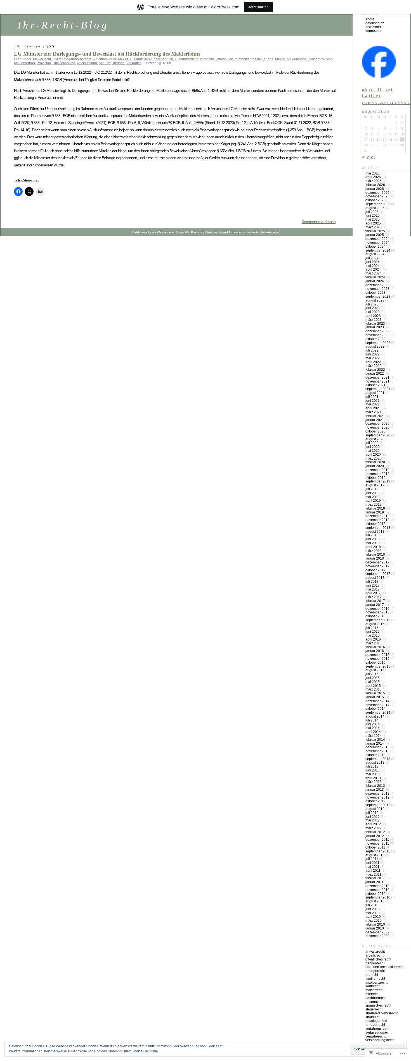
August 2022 (374, 346)
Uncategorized (376, 1021)
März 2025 (373, 227)
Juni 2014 (372, 724)
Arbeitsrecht (374, 955)
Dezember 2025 (377, 193)
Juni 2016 (372, 632)
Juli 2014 (372, 720)
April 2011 (373, 871)
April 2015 (373, 686)
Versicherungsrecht (380, 1040)
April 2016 (373, 639)
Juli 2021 (372, 397)
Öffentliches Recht (378, 959)
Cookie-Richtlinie (145, 1051)
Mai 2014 (372, 728)
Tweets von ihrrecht (386, 102)
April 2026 (373, 177)
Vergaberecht (375, 1036)
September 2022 (377, 343)
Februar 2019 (375, 508)
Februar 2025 (375, 231)
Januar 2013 (374, 790)
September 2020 (377, 435)
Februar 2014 (375, 740)
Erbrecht (371, 975)
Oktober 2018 (375, 524)
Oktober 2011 (375, 847)
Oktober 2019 (375, 478)
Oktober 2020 (375, 431)
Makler (280, 59)
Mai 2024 (372, 266)
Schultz (104, 63)
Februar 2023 (375, 324)
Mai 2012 (372, 820)
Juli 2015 (372, 674)
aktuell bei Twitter (377, 92)
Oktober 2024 (375, 246)
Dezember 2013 (377, 747)
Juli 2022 (372, 350)
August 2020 (374, 439)
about (369, 19)
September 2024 (377, 250)
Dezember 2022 (377, 331)
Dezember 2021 (377, 377)
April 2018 (373, 547)
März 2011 (373, 874)
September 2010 (377, 897)
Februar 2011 (375, 878)
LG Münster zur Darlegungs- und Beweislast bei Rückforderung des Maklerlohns (107, 54)
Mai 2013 (372, 774)
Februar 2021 (375, 416)
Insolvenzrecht (376, 982)
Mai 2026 (372, 173)
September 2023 (377, 296)
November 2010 (377, 890)
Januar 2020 (374, 466)
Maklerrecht (42, 59)
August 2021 (374, 393)
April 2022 (373, 362)
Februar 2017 (375, 601)
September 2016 (377, 620)
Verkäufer (133, 63)
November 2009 (377, 936)
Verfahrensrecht (377, 1029)
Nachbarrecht (375, 998)
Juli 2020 (372, 443)
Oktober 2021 (375, 385)
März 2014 (373, 736)
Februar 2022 (375, 370)
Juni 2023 (372, 308)
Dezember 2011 (377, 840)
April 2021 (373, 408)
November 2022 (377, 335)
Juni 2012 (372, 817)
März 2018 (373, 551)
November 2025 (377, 196)
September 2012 (377, 805)
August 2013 (374, 762)
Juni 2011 (372, 863)
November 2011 (377, 843)
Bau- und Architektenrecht (384, 967)
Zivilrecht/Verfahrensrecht (72, 59)
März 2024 (373, 273)
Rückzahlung (87, 63)
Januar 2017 (374, 605)
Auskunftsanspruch (158, 59)
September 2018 (377, 528)
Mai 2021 (372, 404)
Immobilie (207, 59)
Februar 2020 (375, 462)
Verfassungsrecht (378, 1032)
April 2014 (373, 732)
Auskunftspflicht (186, 59)
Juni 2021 (372, 401)
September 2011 (377, 851)
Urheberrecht (375, 1025)
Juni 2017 (372, 585)
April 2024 (373, 269)
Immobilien (224, 59)
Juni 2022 (372, 354)
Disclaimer (373, 27)
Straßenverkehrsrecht (381, 1013)
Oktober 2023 (375, 293)
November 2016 (377, 612)
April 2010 (373, 917)
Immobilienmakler (248, 59)
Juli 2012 (372, 813)
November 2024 (377, 243)
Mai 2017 (372, 589)
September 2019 (377, 481)
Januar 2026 (374, 189)
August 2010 (374, 901)
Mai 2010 (372, 913)
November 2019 (377, 474)
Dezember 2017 (377, 562)
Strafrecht (372, 1017)
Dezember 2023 (377, 285)
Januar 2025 (374, 235)
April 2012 (373, 824)
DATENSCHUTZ (374, 23)
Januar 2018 (374, 558)
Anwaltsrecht (375, 952)
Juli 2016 (372, 628)
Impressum (373, 31)
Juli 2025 (372, 212)
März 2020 (373, 458)
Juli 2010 (372, 905)
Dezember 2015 (377, 655)
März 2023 (373, 320)
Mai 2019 (372, 497)
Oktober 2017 (375, 570)
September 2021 (377, 389)
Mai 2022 (372, 358)
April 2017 (373, 593)
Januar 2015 (374, 697)
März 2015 (373, 689)
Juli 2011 (371, 859)
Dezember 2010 (377, 886)
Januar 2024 (374, 281)
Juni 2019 (372, 493)
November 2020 (377, 427)
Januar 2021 (374, 420)
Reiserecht (373, 1002)
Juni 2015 (372, 678)
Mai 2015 (372, 682)
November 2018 (377, 520)
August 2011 (374, 855)
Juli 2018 (372, 535)
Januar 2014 (374, 743)
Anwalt (123, 59)
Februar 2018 (375, 554)
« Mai (369, 157)
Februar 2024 (375, 277)
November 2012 (377, 797)
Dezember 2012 (377, 793)
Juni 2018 (372, 539)
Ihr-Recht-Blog (63, 25)
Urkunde (118, 63)
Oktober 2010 (375, 894)
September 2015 (377, 666)
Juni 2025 (372, 216)
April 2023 (373, 316)
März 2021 (373, 412)
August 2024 (374, 254)
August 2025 (374, 208)
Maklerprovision (320, 59)
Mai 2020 (372, 451)
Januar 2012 (374, 836)
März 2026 (373, 181)
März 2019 (373, 504)
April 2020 (373, 455)
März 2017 (373, 597)
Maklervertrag (24, 63)
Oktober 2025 (375, 200)
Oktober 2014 (375, 709)
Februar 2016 (375, 647)
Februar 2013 (375, 786)
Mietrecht (372, 994)
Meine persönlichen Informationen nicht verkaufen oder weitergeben (242, 232)
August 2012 (374, 809)
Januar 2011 (374, 882)
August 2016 (374, 624)
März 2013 (373, 782)
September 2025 (377, 204)
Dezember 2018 (377, 516)
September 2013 (377, 759)
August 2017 (374, 578)
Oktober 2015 (375, 663)
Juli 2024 (372, 258)
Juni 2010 (372, 909)
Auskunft (136, 59)
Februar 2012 (375, 832)
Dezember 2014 (377, 701)
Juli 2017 (372, 582)
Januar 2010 (374, 928)
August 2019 (374, 485)
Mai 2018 (372, 543)
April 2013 (373, 778)
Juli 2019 (372, 489)
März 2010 (373, 921)
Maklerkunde (297, 59)
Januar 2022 (374, 374)
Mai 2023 (372, 312)
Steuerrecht (373, 1009)
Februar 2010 (375, 924)
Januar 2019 (374, 512)
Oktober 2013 (375, 755)
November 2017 (377, 566)
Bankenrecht (374, 963)
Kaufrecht (372, 986)
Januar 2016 (374, 651)
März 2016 (373, 643)
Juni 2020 (372, 447)
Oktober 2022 (375, 339)
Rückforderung (64, 63)
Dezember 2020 (377, 424)
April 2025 (373, 223)
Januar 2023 (374, 327)
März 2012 (373, 828)
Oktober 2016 (375, 616)
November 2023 (377, 289)
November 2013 (377, 751)
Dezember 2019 (377, 470)
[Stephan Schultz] (379, 76)
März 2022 (373, 366)
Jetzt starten (258, 7)
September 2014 (377, 712)
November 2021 (377, 381)
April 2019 (373, 501)
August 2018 (374, 532)
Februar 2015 (375, 693)
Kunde (268, 59)
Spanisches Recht (378, 1005)
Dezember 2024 (377, 239)
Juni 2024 (372, 262)
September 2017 (377, 574)
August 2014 (374, 716)
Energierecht (375, 971)
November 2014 (377, 705)
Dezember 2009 (377, 932)
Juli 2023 (372, 304)
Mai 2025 (372, 219)
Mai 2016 (372, 635)
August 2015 (374, 670)
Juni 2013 (372, 770)
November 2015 (377, 659)
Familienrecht (375, 979)
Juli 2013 (372, 766)
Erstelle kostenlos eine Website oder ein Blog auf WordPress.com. (168, 232)
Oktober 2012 (375, 801)
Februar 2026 (375, 185)
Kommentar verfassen (319, 221)
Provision (44, 63)
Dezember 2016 (377, 609)
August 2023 (374, 300)
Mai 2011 (372, 867)
